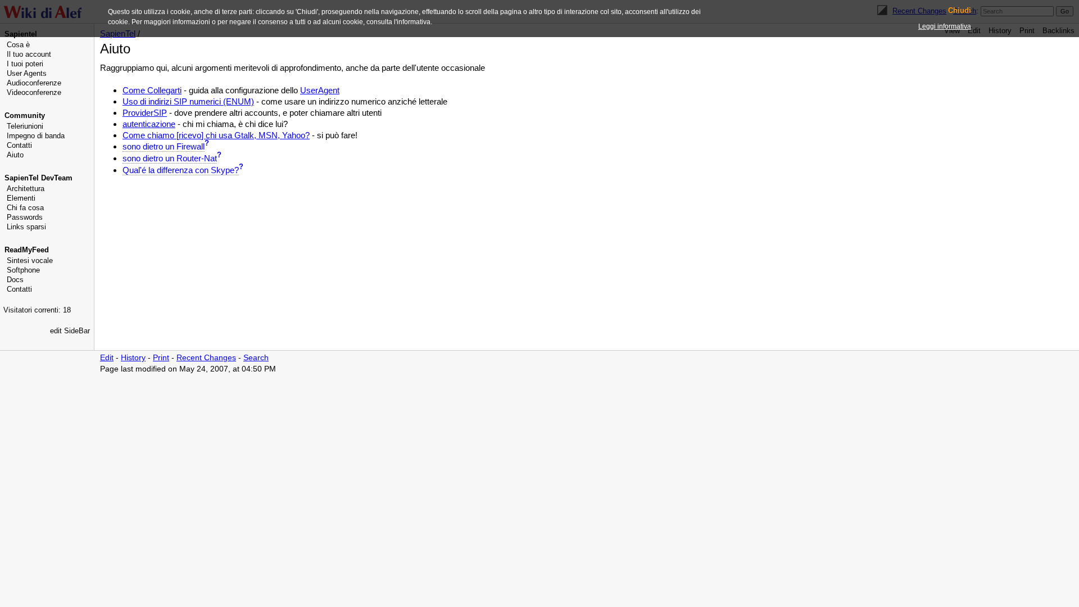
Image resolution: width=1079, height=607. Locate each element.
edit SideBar (70, 331)
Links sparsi (26, 227)
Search (256, 358)
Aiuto (15, 155)
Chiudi (959, 11)
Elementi (21, 198)
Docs (15, 279)
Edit (107, 358)
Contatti (19, 145)
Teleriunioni (25, 126)
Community (24, 115)
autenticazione (149, 124)
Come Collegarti (152, 90)
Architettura (25, 188)
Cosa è (18, 44)
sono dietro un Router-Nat (170, 158)
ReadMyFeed (26, 250)
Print (161, 358)
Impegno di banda (36, 136)
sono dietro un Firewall (164, 146)
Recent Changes (206, 358)
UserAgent (319, 90)
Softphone (23, 270)
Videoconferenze (34, 92)
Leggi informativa (944, 26)
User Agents (27, 73)
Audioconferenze (34, 83)
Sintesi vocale (30, 260)
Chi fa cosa (25, 207)
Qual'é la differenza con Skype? (181, 170)
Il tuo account (29, 54)
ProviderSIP (145, 112)
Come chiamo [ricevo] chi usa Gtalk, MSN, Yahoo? (216, 135)
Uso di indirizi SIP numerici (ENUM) (188, 101)
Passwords (25, 217)
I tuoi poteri (25, 64)
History (133, 358)
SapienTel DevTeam (38, 178)
